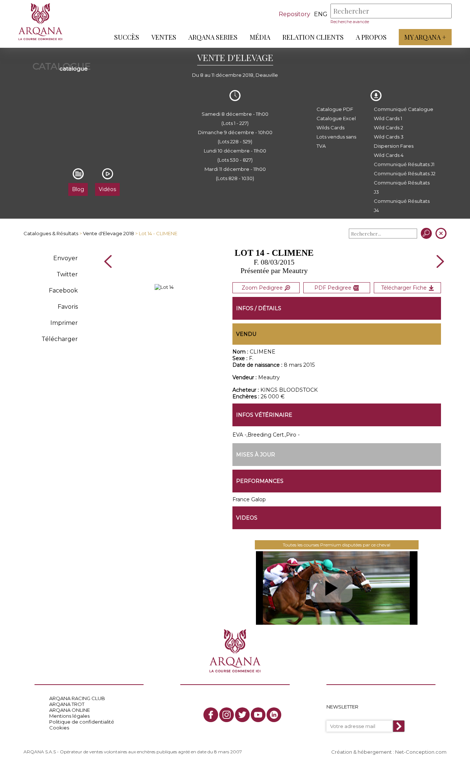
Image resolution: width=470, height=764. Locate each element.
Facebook (63, 290)
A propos (371, 37)
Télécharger (59, 339)
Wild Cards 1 (388, 118)
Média (260, 37)
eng (321, 14)
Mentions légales (69, 716)
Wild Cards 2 (388, 127)
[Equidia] (337, 588)
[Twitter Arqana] (242, 714)
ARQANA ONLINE (69, 710)
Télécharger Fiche (404, 287)
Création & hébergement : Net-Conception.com (388, 752)
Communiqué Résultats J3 (402, 187)
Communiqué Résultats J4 (402, 205)
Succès (126, 37)
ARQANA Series (213, 37)
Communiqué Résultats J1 (404, 164)
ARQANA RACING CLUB (77, 698)
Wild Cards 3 (389, 137)
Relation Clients (313, 37)
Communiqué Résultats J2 (404, 173)
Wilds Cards (330, 127)
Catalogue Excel (336, 118)
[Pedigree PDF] (164, 287)
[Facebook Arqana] (210, 714)
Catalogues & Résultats (51, 233)
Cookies (59, 728)
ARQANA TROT (66, 704)
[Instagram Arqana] (226, 714)
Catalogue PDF (335, 109)
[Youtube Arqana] (258, 714)
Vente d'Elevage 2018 (108, 233)
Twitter (67, 274)
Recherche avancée (349, 21)
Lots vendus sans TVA (336, 141)
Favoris (68, 306)
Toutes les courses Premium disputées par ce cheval (336, 545)
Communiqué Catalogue (403, 109)
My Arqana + (425, 37)
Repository (294, 14)
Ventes (163, 37)
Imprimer (64, 322)
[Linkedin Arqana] (274, 714)
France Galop (249, 499)
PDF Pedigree (332, 287)
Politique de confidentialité (81, 722)
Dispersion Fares (393, 146)
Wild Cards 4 (389, 155)
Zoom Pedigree (262, 287)
